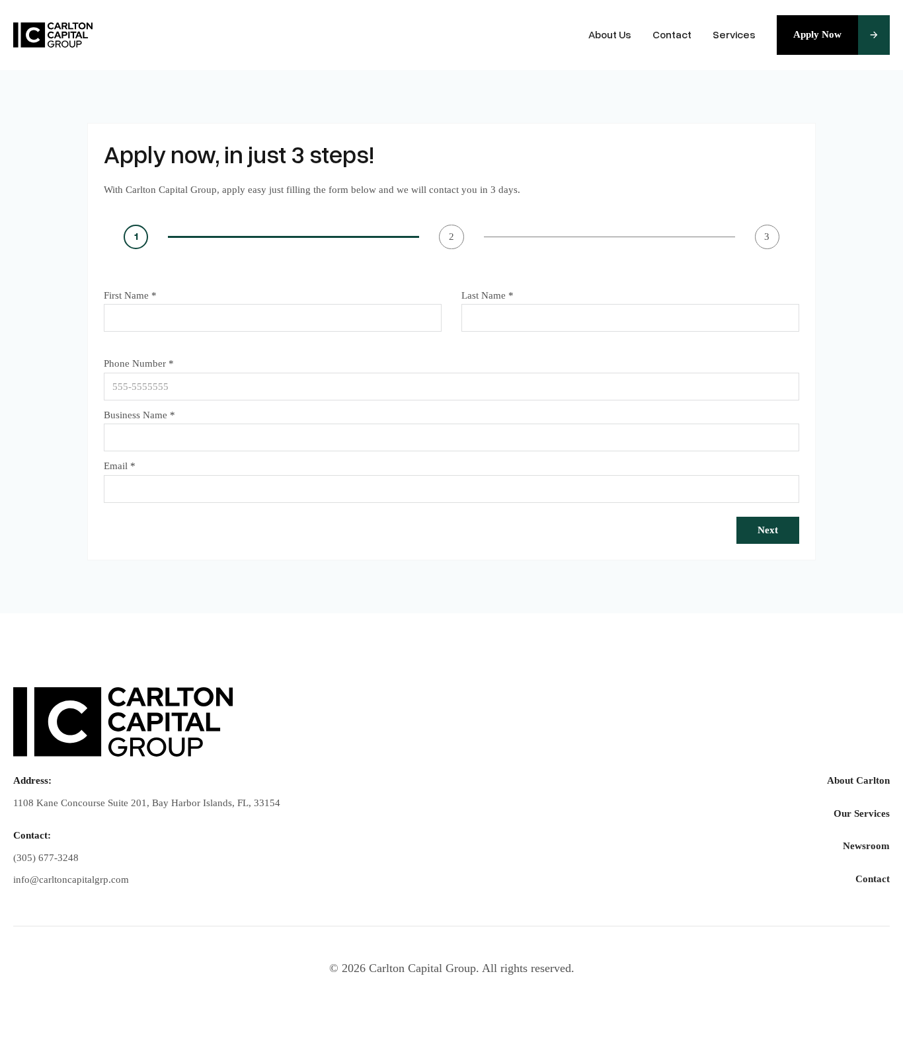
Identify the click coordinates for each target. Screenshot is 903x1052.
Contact (671, 35)
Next (768, 530)
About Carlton (858, 780)
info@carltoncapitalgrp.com (71, 879)
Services (734, 35)
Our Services (862, 813)
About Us (609, 35)
